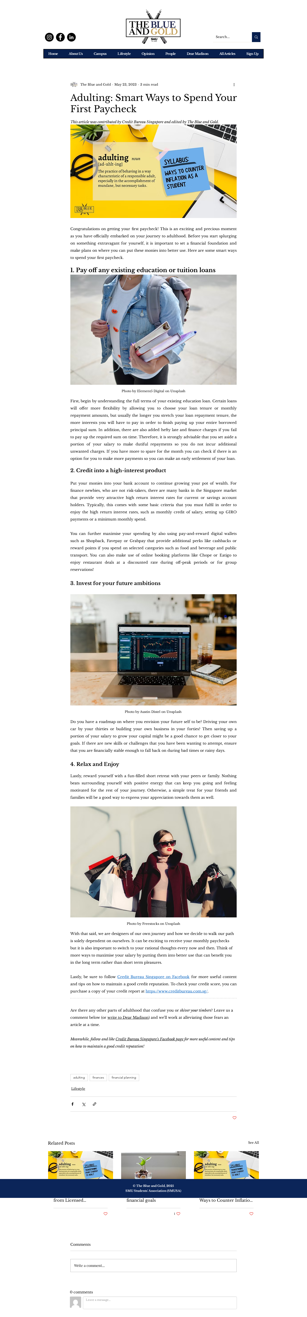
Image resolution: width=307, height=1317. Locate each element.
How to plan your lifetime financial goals (153, 1198)
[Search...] (256, 37)
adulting (79, 1077)
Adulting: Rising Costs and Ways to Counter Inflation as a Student (226, 1198)
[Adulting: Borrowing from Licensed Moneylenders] (80, 1169)
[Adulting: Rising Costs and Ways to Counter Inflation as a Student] (226, 1169)
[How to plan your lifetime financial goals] (153, 1169)
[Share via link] (94, 1104)
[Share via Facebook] (72, 1104)
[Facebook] (60, 37)
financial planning (124, 1077)
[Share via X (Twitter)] (83, 1104)
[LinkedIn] (71, 37)
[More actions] (234, 84)
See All (253, 1143)
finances (98, 1077)
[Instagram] (49, 37)
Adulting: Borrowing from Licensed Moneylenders (74, 1198)
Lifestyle (78, 1089)
